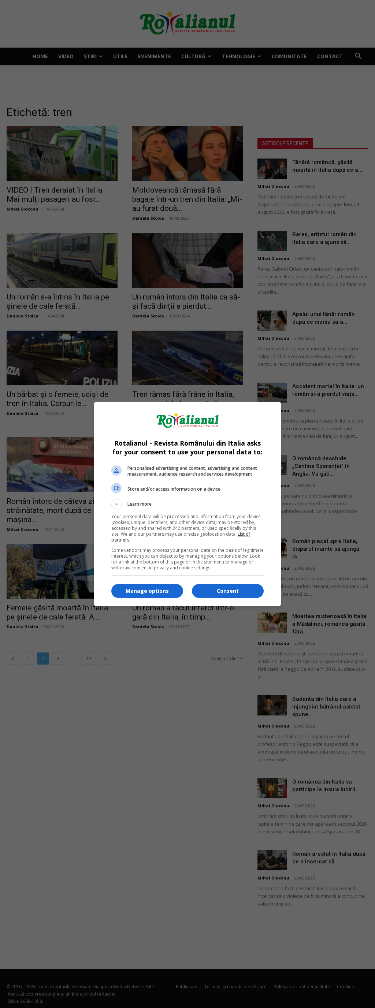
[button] (187, 504)
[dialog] (187, 504)
